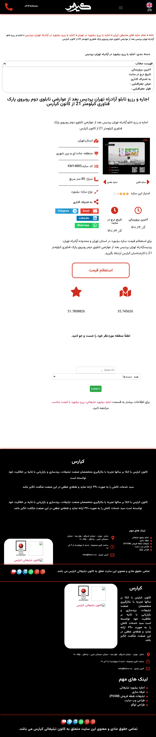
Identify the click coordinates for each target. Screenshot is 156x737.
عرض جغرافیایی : (140, 84)
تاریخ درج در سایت (140, 74)
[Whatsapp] (30, 571)
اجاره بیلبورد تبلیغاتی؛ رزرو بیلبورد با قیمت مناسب (81, 402)
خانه (151, 35)
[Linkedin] (24, 571)
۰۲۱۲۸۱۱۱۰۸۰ (31, 6)
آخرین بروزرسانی (141, 70)
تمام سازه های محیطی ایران (129, 35)
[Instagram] (42, 571)
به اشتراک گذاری (141, 79)
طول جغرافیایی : (141, 89)
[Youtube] (13, 571)
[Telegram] (19, 571)
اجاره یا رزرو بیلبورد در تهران (94, 35)
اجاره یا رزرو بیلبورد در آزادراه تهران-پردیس (50, 35)
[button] (121, 7)
